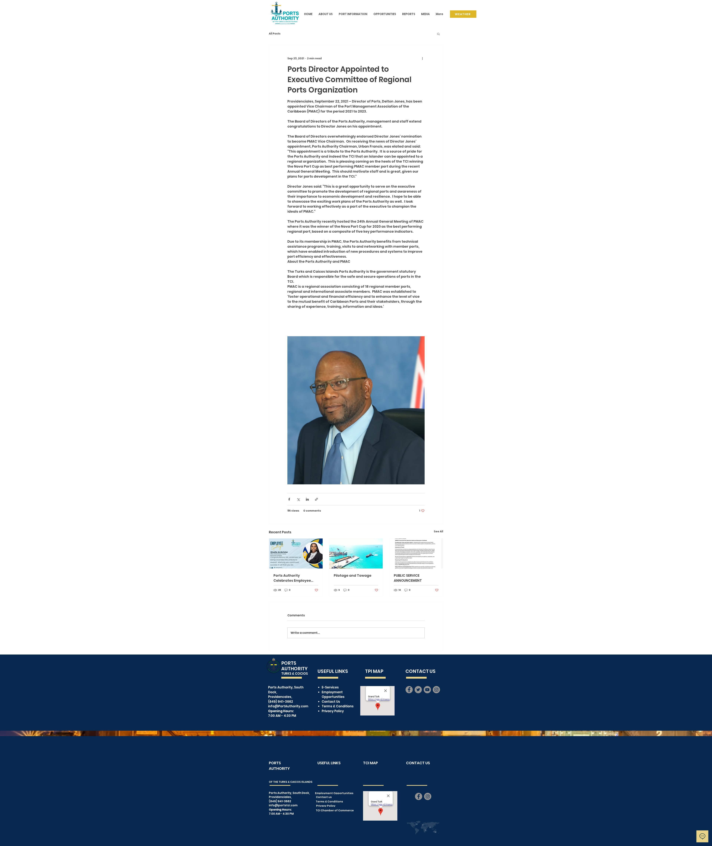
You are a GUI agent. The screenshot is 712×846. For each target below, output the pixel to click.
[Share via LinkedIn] (307, 499)
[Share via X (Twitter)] (298, 499)
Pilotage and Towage (352, 575)
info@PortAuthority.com (288, 706)
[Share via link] (316, 499)
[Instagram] (436, 689)
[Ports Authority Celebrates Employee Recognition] (296, 553)
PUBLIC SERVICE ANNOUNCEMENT (408, 578)
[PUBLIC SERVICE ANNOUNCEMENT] (416, 553)
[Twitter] (418, 689)
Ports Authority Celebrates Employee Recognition (292, 578)
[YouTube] (427, 689)
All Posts (275, 33)
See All (438, 531)
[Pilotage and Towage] (356, 553)
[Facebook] (409, 689)
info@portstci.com (283, 805)
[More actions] (422, 58)
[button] (438, 33)
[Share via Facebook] (289, 499)
